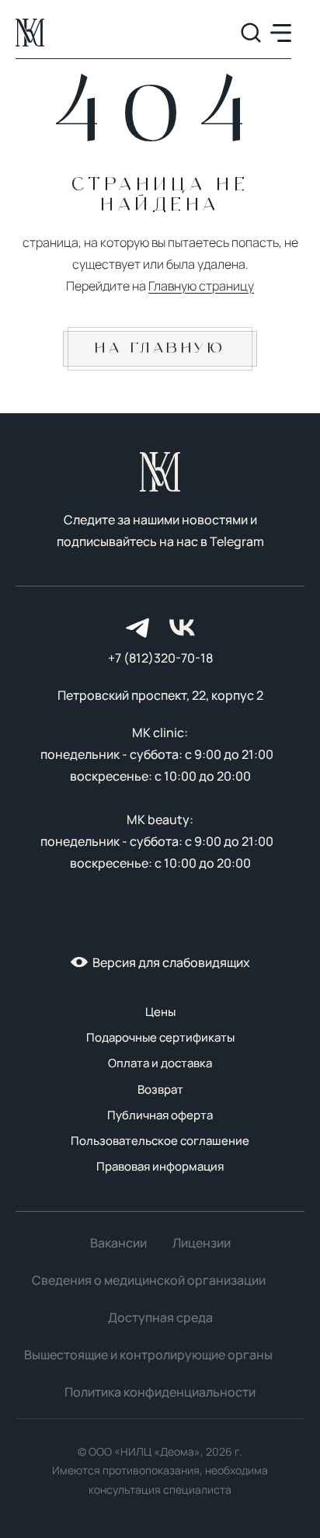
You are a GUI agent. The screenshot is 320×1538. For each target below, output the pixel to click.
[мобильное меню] (280, 33)
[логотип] (30, 33)
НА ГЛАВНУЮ (160, 348)
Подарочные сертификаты (160, 1037)
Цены (160, 1012)
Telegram (237, 541)
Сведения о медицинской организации (149, 1280)
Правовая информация (160, 1166)
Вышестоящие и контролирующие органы (148, 1354)
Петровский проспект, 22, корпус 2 (160, 695)
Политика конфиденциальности (160, 1392)
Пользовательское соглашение (160, 1141)
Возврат (160, 1089)
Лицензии (201, 1242)
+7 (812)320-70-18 (160, 657)
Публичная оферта (160, 1115)
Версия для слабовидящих (171, 962)
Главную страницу (201, 285)
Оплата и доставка (160, 1063)
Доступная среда (160, 1317)
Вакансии (118, 1242)
